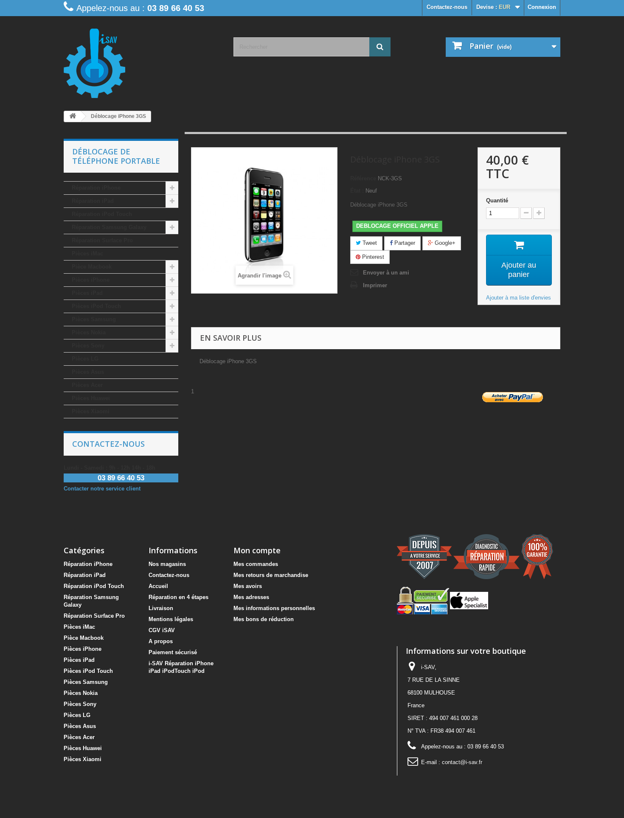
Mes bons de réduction (263, 619)
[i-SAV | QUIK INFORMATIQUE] (142, 60)
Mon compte (257, 550)
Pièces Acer (87, 385)
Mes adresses (251, 597)
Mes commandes (255, 564)
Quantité (497, 200)
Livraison (161, 608)
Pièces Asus (88, 372)
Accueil (158, 586)
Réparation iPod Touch (102, 214)
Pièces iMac (87, 253)
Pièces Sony (88, 345)
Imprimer (375, 285)
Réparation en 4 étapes (178, 597)
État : (357, 191)
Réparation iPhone (96, 188)
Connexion (542, 7)
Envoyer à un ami (386, 272)
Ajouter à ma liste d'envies (518, 297)
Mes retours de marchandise (270, 575)
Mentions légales (171, 619)
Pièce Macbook (92, 266)
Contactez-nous (447, 7)
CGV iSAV (162, 630)
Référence (363, 178)
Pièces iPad (87, 293)
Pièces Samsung (94, 319)
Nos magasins (167, 564)
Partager (404, 243)
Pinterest (372, 257)
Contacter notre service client (102, 488)
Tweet (369, 243)
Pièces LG (85, 359)
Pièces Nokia (89, 332)
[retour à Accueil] (73, 116)
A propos (161, 641)
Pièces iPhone (91, 280)
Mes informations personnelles (274, 608)
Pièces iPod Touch (96, 306)
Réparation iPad (93, 201)
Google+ (444, 243)
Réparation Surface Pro (102, 240)
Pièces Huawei (91, 398)
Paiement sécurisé (173, 652)
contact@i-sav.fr (462, 762)
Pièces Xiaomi (91, 411)
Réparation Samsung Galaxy (109, 227)
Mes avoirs (247, 586)
